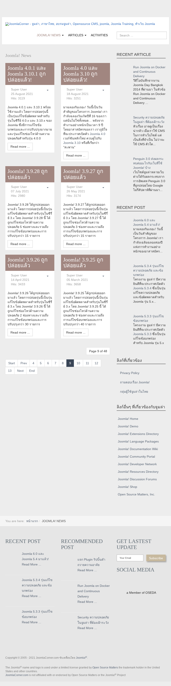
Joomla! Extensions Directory (138, 434)
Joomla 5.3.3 (142, 334)
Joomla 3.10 (72, 143)
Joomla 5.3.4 (142, 288)
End (32, 370)
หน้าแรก (32, 521)
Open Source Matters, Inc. (136, 494)
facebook (8, 14)
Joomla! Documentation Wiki (138, 449)
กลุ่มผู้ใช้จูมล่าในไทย (134, 391)
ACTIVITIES (99, 35)
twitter (17, 14)
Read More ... (31, 564)
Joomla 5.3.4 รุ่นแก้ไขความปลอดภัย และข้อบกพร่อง (148, 270)
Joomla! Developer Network (137, 464)
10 (78, 363)
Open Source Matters (105, 667)
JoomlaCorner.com (16, 675)
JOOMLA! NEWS (49, 35)
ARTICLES (76, 35)
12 (96, 363)
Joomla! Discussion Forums (137, 479)
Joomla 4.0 (97, 134)
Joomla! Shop (127, 487)
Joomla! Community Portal (136, 456)
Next (20, 370)
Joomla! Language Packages (138, 441)
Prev (23, 363)
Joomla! (81, 657)
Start (11, 363)
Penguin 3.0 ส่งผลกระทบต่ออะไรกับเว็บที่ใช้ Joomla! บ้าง (148, 163)
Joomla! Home (128, 418)
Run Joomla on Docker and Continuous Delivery (149, 71)
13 (10, 370)
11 (87, 363)
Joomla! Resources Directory (138, 471)
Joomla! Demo (128, 426)
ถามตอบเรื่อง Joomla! (135, 382)
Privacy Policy (129, 373)
